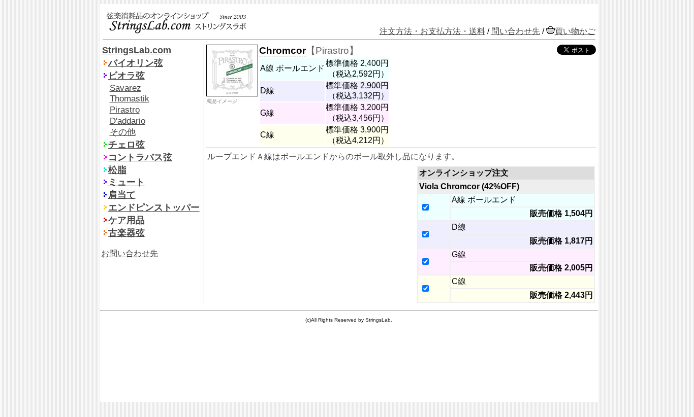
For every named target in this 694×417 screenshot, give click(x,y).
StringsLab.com (136, 50)
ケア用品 (126, 220)
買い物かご (575, 31)
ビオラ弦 (126, 76)
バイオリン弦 (135, 63)
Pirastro (125, 110)
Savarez (125, 88)
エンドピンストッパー (154, 207)
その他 (123, 132)
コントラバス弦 (140, 157)
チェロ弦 (126, 145)
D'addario (127, 121)
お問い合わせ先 (129, 253)
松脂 (117, 170)
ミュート (126, 182)
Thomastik (129, 98)
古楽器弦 (126, 233)
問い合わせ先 (515, 31)
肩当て (122, 195)
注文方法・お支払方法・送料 (432, 31)
